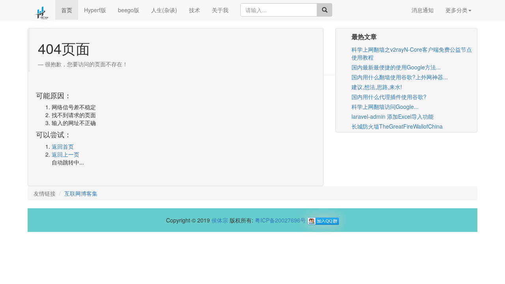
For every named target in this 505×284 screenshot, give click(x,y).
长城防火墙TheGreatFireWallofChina (397, 126)
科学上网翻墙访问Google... (385, 106)
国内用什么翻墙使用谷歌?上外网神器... (400, 77)
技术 (194, 10)
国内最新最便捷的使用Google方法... (396, 67)
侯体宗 (219, 220)
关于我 (220, 10)
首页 (66, 10)
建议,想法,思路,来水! (377, 87)
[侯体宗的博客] (41, 10)
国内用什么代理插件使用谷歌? (389, 97)
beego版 (128, 10)
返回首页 (63, 146)
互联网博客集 (80, 193)
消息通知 (422, 10)
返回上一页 (65, 154)
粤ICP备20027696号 (280, 220)
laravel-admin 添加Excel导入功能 (393, 116)
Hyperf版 (95, 10)
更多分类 (456, 10)
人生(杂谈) (164, 10)
